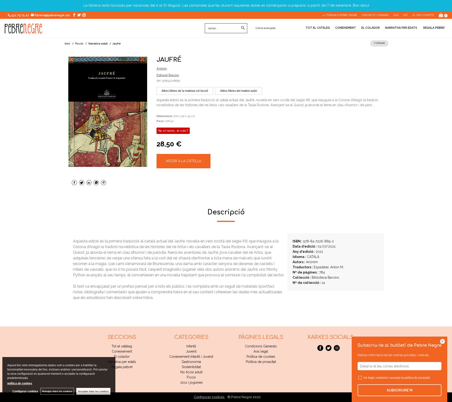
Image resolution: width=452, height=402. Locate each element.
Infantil (191, 346)
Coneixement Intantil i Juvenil (191, 356)
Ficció (191, 377)
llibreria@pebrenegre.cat (53, 15)
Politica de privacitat (261, 362)
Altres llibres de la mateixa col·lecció (184, 90)
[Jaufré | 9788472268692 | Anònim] (107, 112)
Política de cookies (260, 356)
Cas (395, 15)
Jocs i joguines (191, 382)
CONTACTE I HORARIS (375, 15)
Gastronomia (191, 362)
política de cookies (19, 383)
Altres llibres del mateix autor (238, 90)
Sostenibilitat (191, 367)
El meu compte (423, 15)
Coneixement (345, 27)
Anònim (162, 68)
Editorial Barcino (168, 75)
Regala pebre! (434, 27)
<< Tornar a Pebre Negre (339, 15)
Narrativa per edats (401, 27)
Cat (405, 15)
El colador (370, 27)
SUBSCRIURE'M (399, 390)
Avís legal (261, 351)
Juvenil (191, 351)
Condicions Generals (261, 346)
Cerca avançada (265, 28)
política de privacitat (417, 377)
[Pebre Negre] (23, 31)
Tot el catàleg (318, 27)
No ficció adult (191, 372)
